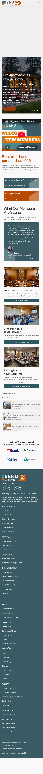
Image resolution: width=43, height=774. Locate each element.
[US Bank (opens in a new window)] (13, 449)
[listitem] (21, 40)
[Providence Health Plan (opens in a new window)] (30, 450)
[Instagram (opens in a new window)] (9, 486)
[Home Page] (11, 3)
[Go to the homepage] (15, 476)
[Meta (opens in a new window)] (13, 458)
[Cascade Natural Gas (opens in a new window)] (30, 458)
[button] (39, 3)
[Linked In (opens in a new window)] (15, 486)
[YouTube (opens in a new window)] (20, 486)
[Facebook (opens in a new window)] (4, 486)
